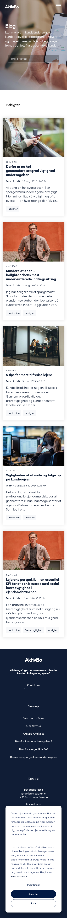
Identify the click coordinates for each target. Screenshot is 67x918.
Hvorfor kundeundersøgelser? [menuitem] (33, 741)
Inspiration (14, 313)
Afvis (33, 903)
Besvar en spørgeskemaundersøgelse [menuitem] (33, 757)
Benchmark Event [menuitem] (33, 718)
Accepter (33, 894)
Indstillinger (33, 884)
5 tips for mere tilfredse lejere (29, 375)
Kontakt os (33, 685)
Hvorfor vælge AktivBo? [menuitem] (33, 749)
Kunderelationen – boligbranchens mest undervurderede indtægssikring (31, 275)
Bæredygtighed (33, 630)
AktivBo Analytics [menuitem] (33, 733)
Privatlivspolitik (19, 876)
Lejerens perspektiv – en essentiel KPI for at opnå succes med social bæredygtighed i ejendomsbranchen (32, 585)
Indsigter (13, 208)
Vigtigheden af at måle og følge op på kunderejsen (33, 477)
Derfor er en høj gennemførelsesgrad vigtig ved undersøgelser (30, 170)
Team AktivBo (13, 181)
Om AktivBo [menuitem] (33, 726)
